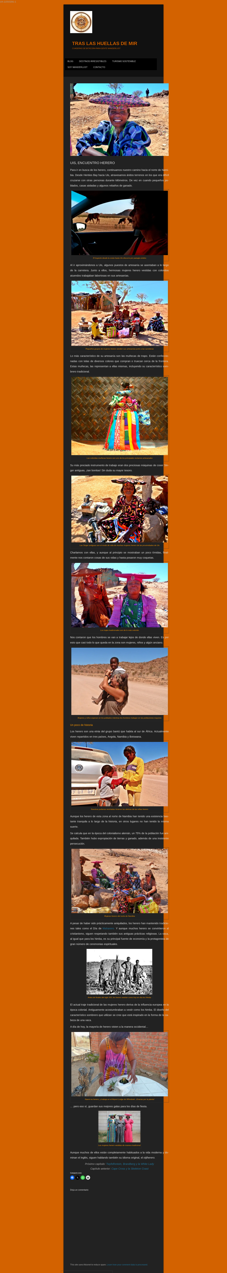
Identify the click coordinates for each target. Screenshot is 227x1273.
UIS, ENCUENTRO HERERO (92, 163)
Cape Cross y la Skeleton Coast (130, 1168)
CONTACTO (99, 67)
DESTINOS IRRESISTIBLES (92, 61)
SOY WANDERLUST (77, 67)
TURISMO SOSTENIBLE (124, 61)
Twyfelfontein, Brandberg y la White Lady (130, 1163)
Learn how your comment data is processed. (127, 1265)
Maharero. (109, 928)
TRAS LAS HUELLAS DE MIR (104, 43)
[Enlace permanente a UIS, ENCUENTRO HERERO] (119, 119)
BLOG (70, 61)
